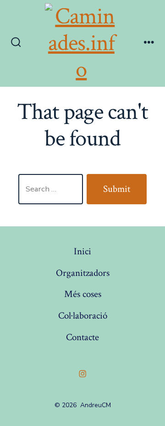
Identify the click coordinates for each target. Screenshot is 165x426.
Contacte (82, 337)
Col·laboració (82, 315)
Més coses (82, 294)
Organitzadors (83, 273)
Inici (82, 251)
